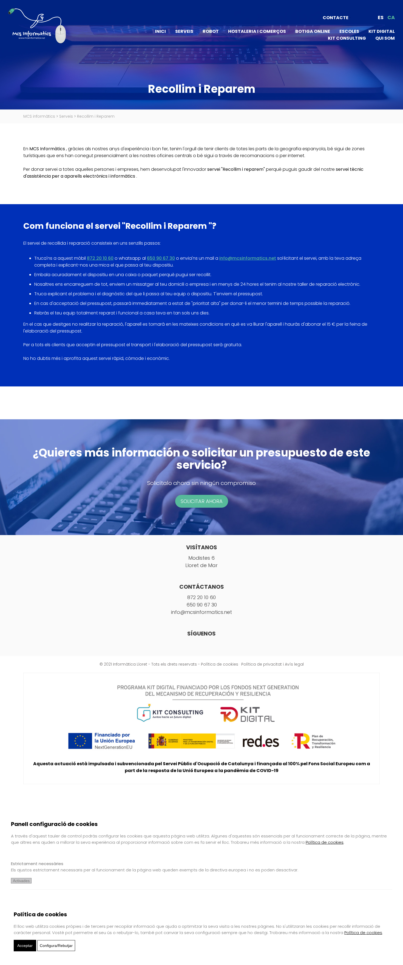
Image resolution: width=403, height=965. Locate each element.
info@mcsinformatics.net (247, 258)
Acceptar (25, 945)
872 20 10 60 (100, 258)
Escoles (349, 31)
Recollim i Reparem (96, 116)
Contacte (335, 18)
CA (391, 17)
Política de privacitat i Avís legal (272, 664)
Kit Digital (381, 31)
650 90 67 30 (161, 258)
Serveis (184, 31)
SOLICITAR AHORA (202, 501)
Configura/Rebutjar (56, 945)
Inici (160, 31)
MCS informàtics (39, 116)
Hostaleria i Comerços (257, 31)
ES (381, 17)
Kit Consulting (347, 38)
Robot (211, 31)
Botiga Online (312, 31)
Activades (21, 881)
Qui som (385, 38)
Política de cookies (219, 664)
